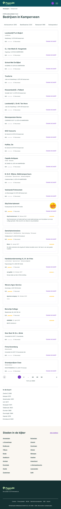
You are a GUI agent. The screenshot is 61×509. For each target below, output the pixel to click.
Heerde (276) (7, 416)
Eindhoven (6, 446)
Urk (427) (6, 402)
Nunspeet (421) (7, 405)
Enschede (6, 465)
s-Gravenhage (7, 442)
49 (37, 377)
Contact (14, 501)
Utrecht (32, 442)
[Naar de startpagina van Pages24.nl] (8, 3)
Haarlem (33, 457)
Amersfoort (33, 461)
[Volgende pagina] (56, 377)
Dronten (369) (7, 410)
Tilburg (5, 450)
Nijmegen (33, 453)
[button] (52, 3)
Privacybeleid (21, 501)
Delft (31, 472)
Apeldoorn (6, 457)
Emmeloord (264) (8, 419)
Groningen (33, 446)
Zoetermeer (6, 472)
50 (41, 377)
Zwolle (5, 469)
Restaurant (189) (40, 24)
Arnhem (5, 461)
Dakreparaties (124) (54, 24)
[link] (30, 37)
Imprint (48, 501)
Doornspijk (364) (8, 413)
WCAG (27, 501)
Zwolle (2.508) (7, 393)
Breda (4, 453)
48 (33, 377)
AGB (44, 501)
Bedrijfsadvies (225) (26, 24)
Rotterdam (33, 438)
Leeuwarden (34, 469)
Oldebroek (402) (8, 407)
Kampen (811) (7, 396)
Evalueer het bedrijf (51, 41)
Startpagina (6, 8)
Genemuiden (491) (8, 399)
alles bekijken (54, 433)
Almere (32, 450)
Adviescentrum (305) (10, 24)
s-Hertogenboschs (36, 465)
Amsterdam (6, 438)
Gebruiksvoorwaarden (36, 501)
